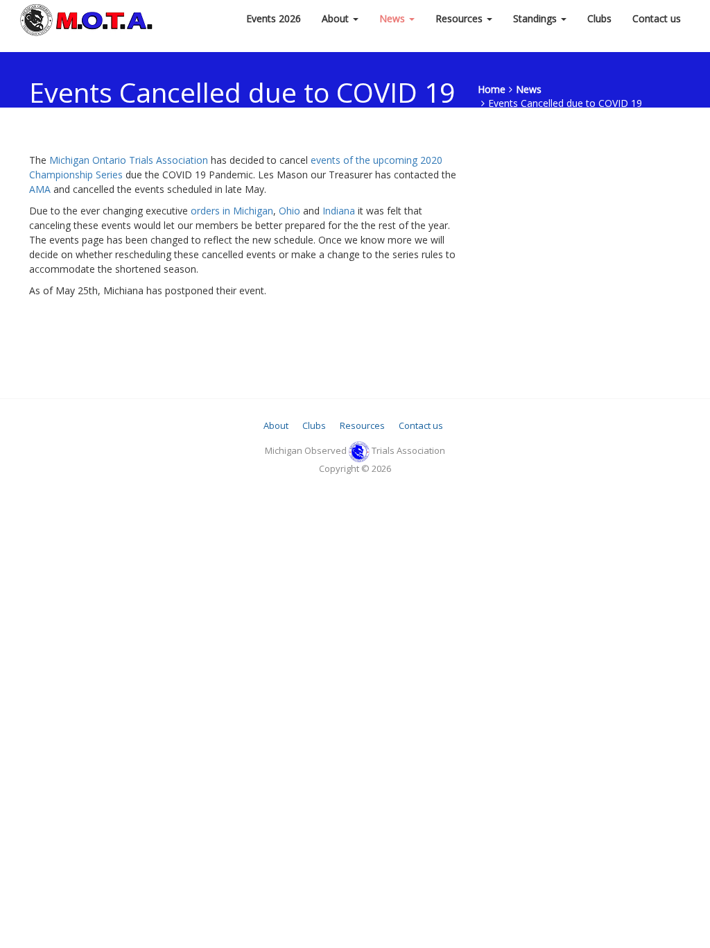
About (337, 18)
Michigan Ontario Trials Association (128, 160)
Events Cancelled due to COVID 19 (565, 103)
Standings (536, 18)
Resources (460, 18)
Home (491, 89)
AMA (40, 189)
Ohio (289, 210)
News (393, 18)
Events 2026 (273, 18)
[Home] (88, 18)
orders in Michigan (232, 210)
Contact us (656, 18)
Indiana (338, 210)
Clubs (599, 18)
